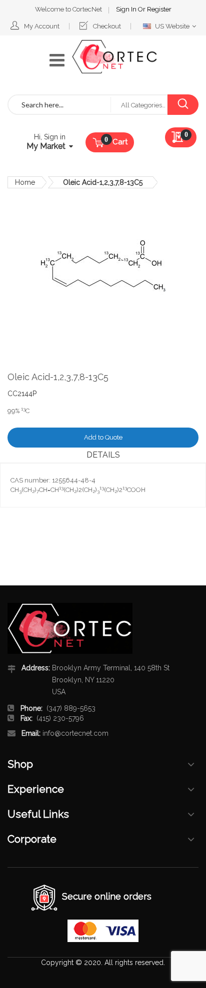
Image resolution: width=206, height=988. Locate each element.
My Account (42, 26)
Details (103, 455)
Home (25, 182)
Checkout (107, 26)
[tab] (103, 455)
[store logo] (114, 56)
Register (159, 9)
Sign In (127, 9)
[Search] (182, 104)
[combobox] (59, 104)
